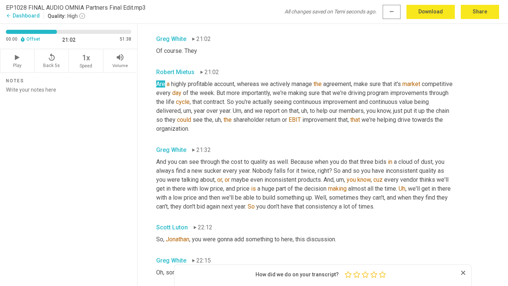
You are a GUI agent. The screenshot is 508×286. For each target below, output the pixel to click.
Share (480, 12)
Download (430, 12)
